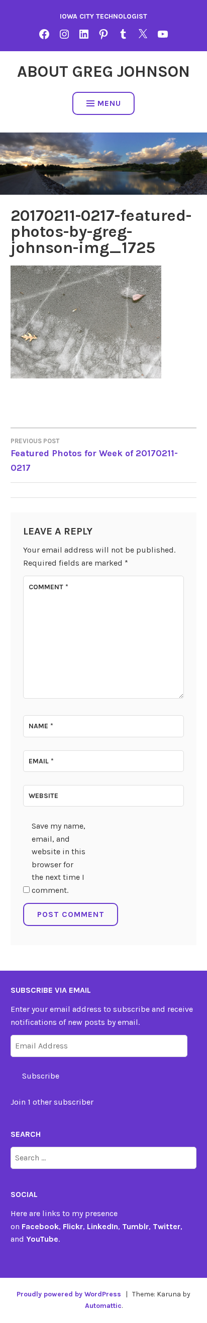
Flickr (73, 1226)
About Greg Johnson (103, 71)
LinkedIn (102, 1226)
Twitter (166, 1226)
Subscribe (40, 1076)
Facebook (40, 1226)
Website (43, 795)
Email (41, 761)
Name (41, 726)
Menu (109, 103)
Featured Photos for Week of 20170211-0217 (94, 455)
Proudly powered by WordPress (69, 1294)
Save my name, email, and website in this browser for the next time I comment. (58, 858)
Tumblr (135, 1226)
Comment (48, 587)
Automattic (103, 1305)
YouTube (42, 1239)
